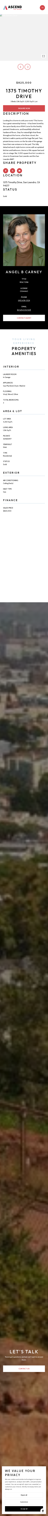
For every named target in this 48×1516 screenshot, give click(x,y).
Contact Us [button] (24, 1369)
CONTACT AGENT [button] (24, 318)
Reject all (24, 1495)
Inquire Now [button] (24, 108)
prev (21, 67)
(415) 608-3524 (24, 300)
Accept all (24, 1509)
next (27, 67)
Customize (24, 1502)
